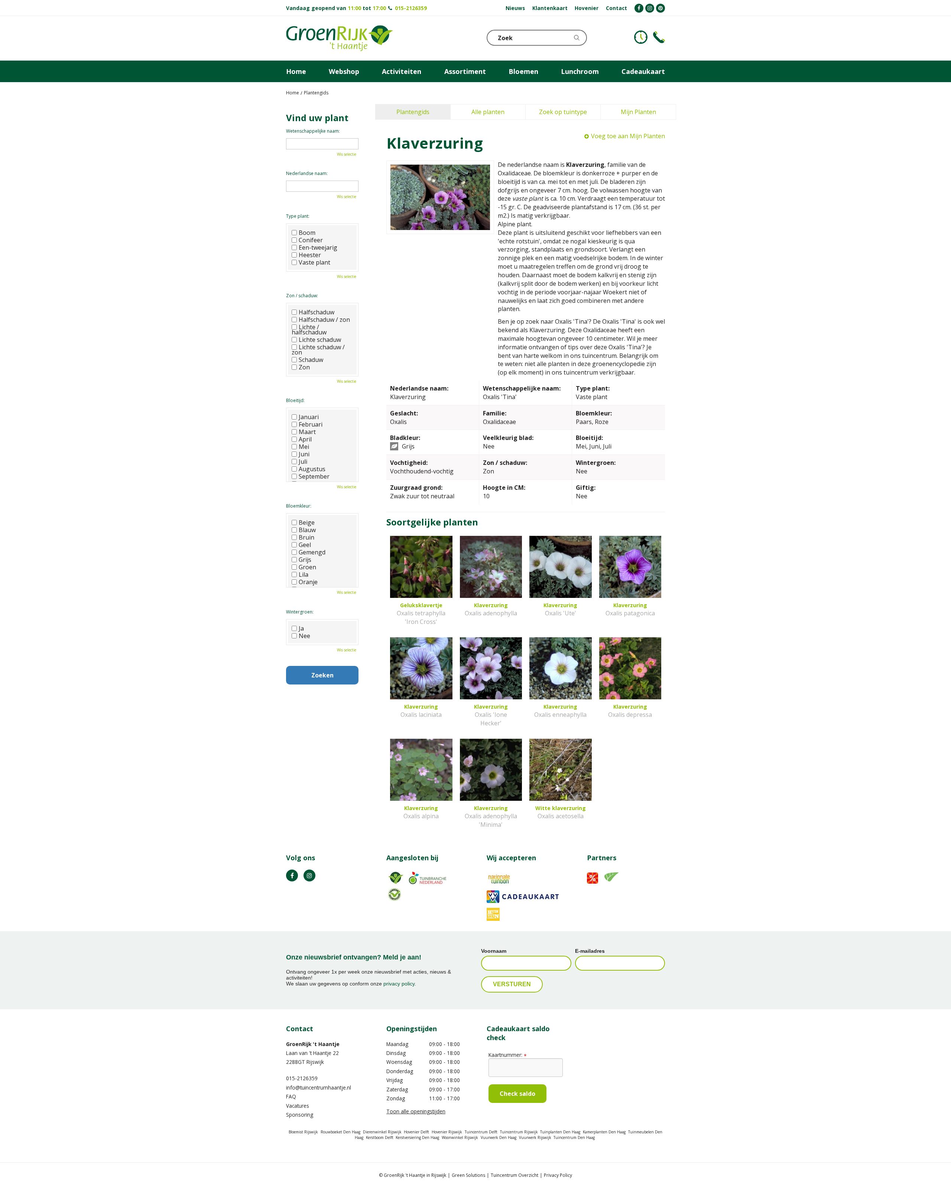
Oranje (308, 582)
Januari (309, 417)
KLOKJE (640, 37)
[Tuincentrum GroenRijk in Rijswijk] (339, 38)
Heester (310, 255)
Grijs (305, 559)
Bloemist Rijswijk (303, 1131)
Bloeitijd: (295, 400)
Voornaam (493, 951)
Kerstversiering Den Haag (417, 1137)
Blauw (307, 530)
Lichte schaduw (320, 339)
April (305, 439)
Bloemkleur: (298, 506)
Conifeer (311, 240)
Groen (307, 567)
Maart (307, 431)
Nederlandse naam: (307, 173)
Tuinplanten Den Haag (560, 1131)
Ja (301, 628)
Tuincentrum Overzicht (514, 1175)
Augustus (312, 469)
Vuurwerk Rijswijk (535, 1137)
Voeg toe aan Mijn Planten (628, 136)
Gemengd (312, 552)
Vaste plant (314, 262)
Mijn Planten (638, 112)
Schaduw (311, 359)
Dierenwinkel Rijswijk (382, 1131)
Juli (303, 461)
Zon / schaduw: (302, 295)
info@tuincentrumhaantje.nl (318, 1087)
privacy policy (399, 984)
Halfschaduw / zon (324, 319)
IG (309, 875)
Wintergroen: (300, 612)
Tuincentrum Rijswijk (519, 1131)
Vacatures (297, 1105)
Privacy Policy (558, 1175)
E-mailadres (590, 951)
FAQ (291, 1096)
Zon (304, 367)
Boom (307, 232)
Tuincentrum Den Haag (574, 1137)
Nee (304, 635)
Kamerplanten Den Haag (604, 1131)
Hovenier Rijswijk (447, 1131)
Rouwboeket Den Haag (340, 1131)
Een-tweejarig (318, 247)
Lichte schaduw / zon (318, 349)
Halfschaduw (316, 312)
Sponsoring (299, 1114)
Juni (304, 454)
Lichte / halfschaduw (309, 329)
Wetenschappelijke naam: (313, 131)
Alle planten (487, 112)
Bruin (306, 537)
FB (292, 875)
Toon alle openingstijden (415, 1111)
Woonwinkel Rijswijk (460, 1137)
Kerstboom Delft (379, 1137)
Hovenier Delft (416, 1131)
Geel (305, 544)
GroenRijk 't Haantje (313, 1044)
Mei (304, 446)
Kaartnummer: (507, 1054)
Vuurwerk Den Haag (498, 1137)
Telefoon (659, 37)
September (314, 476)
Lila (303, 574)
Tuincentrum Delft (481, 1131)
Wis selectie (346, 154)
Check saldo (517, 1094)
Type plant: (297, 216)
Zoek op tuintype (563, 112)
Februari (310, 424)
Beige (307, 522)
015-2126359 (411, 8)
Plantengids (412, 112)
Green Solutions (468, 1175)
